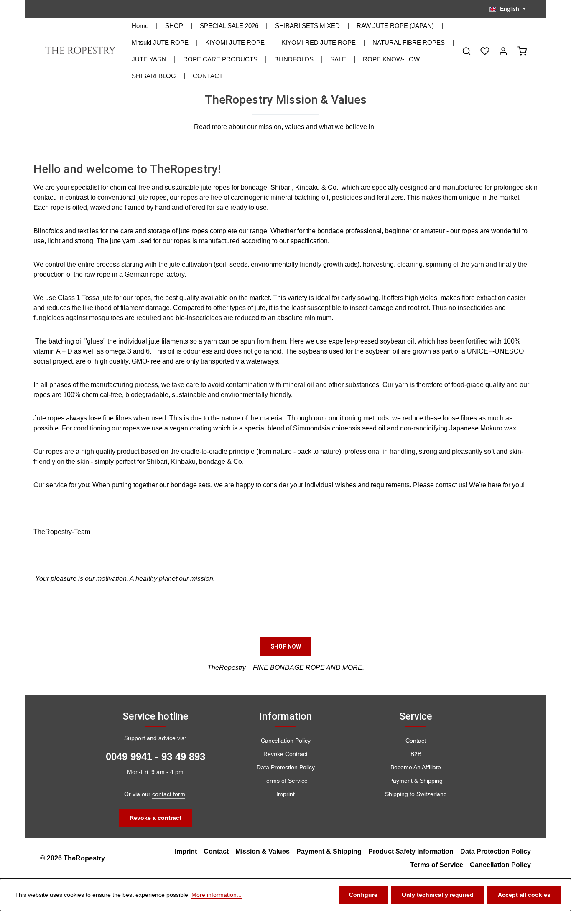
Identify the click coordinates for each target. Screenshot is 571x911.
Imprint (285, 794)
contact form (168, 794)
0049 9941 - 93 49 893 (155, 756)
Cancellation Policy (286, 740)
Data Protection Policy (286, 767)
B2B (415, 754)
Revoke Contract (285, 754)
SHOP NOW (285, 646)
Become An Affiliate (415, 767)
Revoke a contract (155, 817)
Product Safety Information (411, 851)
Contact (415, 740)
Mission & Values (262, 851)
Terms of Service (285, 780)
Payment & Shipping (416, 780)
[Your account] (503, 51)
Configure (363, 894)
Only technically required (438, 894)
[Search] (466, 51)
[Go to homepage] (81, 51)
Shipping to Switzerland (416, 794)
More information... (216, 894)
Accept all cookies (524, 894)
